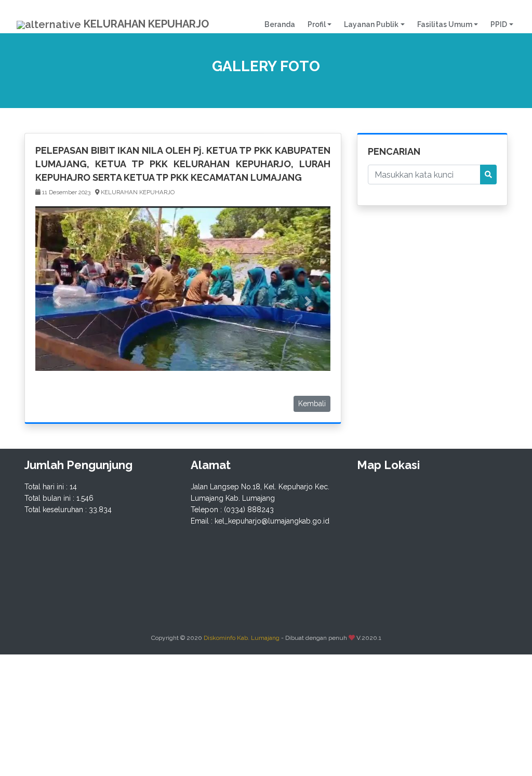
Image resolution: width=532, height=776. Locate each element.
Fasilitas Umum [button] (444, 24)
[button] (57, 301)
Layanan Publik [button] (371, 24)
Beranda (282, 24)
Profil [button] (317, 24)
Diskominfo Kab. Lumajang (242, 637)
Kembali (312, 403)
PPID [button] (498, 24)
